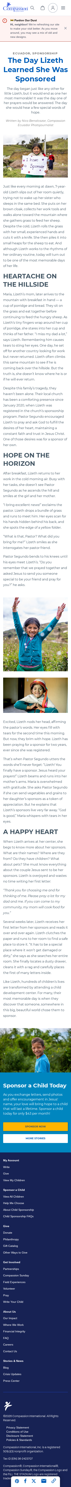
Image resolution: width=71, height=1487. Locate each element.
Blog (6, 1367)
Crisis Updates (12, 1374)
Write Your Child (13, 1301)
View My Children (14, 1180)
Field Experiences (14, 1282)
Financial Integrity (14, 1331)
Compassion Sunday (16, 1275)
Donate (7, 1232)
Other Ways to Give (15, 1252)
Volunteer (9, 1288)
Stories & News (13, 1360)
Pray (6, 1295)
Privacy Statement (17, 1427)
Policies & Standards (19, 1439)
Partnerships (11, 1268)
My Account (11, 1160)
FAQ (6, 1338)
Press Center (11, 1380)
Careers (8, 1344)
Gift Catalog (10, 1245)
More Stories (35, 1138)
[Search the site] (32, 8)
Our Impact (10, 1318)
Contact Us (10, 1351)
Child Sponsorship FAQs (18, 1216)
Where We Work (13, 1324)
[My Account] (53, 8)
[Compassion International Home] (15, 11)
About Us (9, 1311)
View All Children (13, 1196)
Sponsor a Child (14, 1189)
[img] (15, 7)
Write (6, 1167)
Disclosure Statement (19, 1435)
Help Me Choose (13, 1203)
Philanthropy (11, 1239)
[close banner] (65, 28)
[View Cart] (42, 8)
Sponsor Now (35, 1126)
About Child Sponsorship (18, 1209)
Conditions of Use (17, 1431)
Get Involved (11, 1262)
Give (6, 1173)
